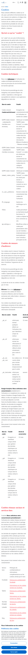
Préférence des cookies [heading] (10, 629)
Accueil (2, 6)
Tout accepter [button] (14, 652)
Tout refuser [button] (14, 647)
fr (13, 2)
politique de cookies (22, 639)
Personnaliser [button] (14, 643)
